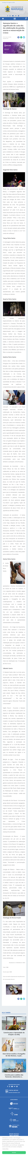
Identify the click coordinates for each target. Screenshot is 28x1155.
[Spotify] (18, 15)
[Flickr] (15, 15)
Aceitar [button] (14, 1152)
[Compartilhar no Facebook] (18, 37)
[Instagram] (10, 15)
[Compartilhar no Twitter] (24, 37)
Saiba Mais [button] (5, 1149)
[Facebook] (7, 15)
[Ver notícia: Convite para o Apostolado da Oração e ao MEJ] (14, 1023)
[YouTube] (13, 15)
